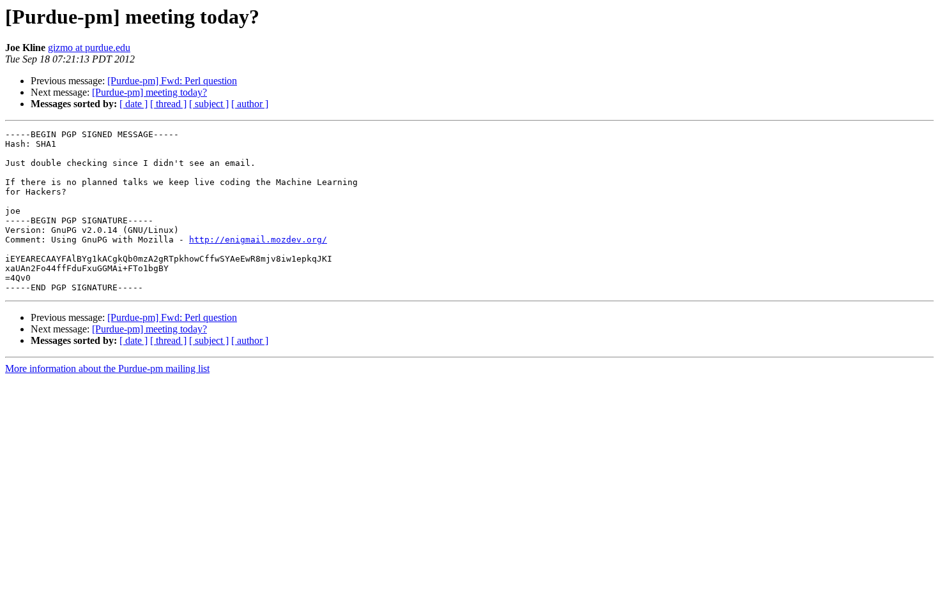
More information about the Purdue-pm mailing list (107, 368)
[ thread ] (168, 103)
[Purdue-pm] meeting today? (149, 92)
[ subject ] (209, 103)
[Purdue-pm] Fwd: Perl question (172, 80)
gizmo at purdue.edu (89, 47)
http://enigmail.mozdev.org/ (258, 239)
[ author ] (249, 103)
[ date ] (133, 103)
